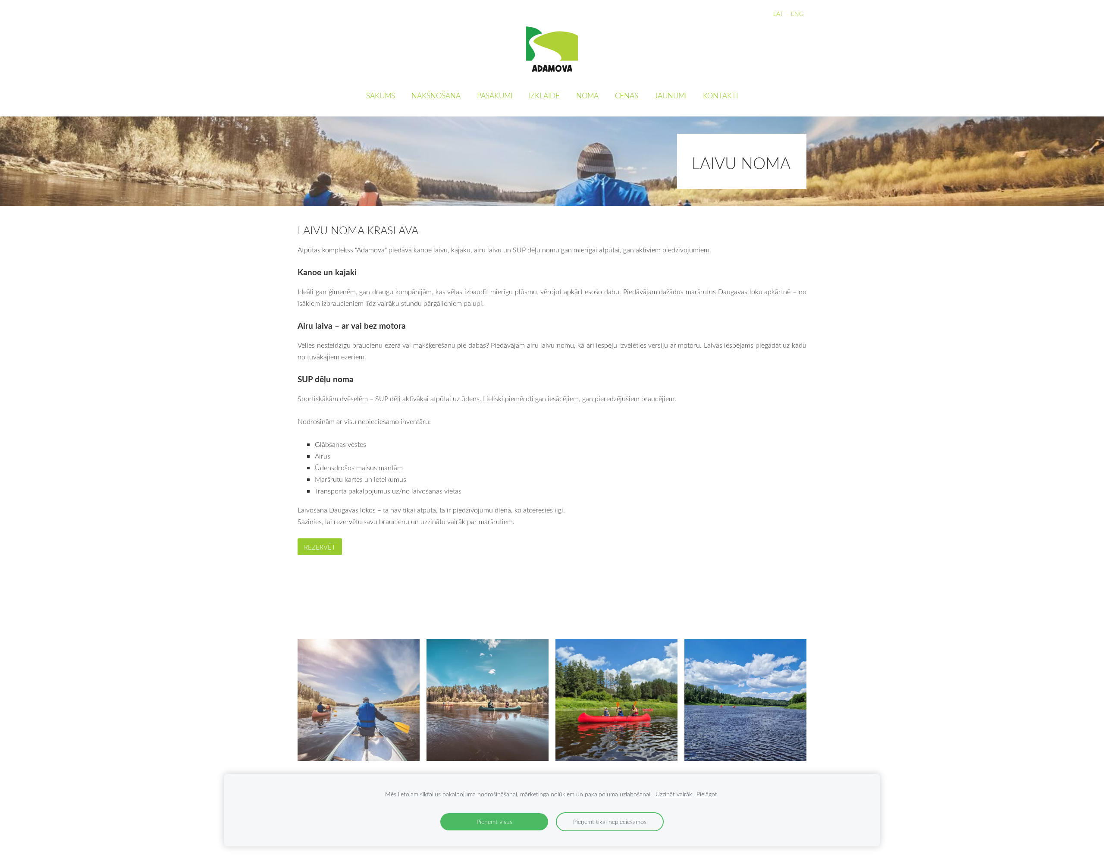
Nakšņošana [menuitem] (436, 96)
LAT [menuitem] (778, 13)
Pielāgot (706, 794)
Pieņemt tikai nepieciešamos (609, 821)
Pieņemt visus (494, 821)
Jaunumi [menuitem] (671, 96)
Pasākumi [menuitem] (494, 96)
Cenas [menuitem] (626, 96)
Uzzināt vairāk (674, 794)
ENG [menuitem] (797, 13)
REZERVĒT (320, 547)
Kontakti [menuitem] (720, 96)
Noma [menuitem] (587, 96)
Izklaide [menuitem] (544, 96)
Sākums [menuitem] (380, 96)
